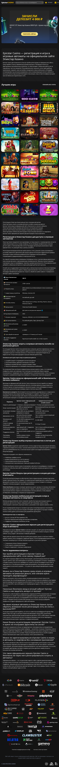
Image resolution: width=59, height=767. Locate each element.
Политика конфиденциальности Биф (21, 749)
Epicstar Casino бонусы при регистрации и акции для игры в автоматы (22, 230)
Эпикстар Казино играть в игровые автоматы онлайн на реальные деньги (24, 224)
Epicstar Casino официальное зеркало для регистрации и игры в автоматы (24, 233)
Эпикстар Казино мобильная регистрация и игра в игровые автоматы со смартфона (27, 231)
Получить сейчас (29, 34)
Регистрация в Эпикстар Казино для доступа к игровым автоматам (22, 222)
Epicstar (7, 2)
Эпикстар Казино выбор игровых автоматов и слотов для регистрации (23, 228)
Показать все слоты (49, 84)
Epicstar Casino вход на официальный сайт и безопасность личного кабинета (25, 226)
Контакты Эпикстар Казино (40, 749)
